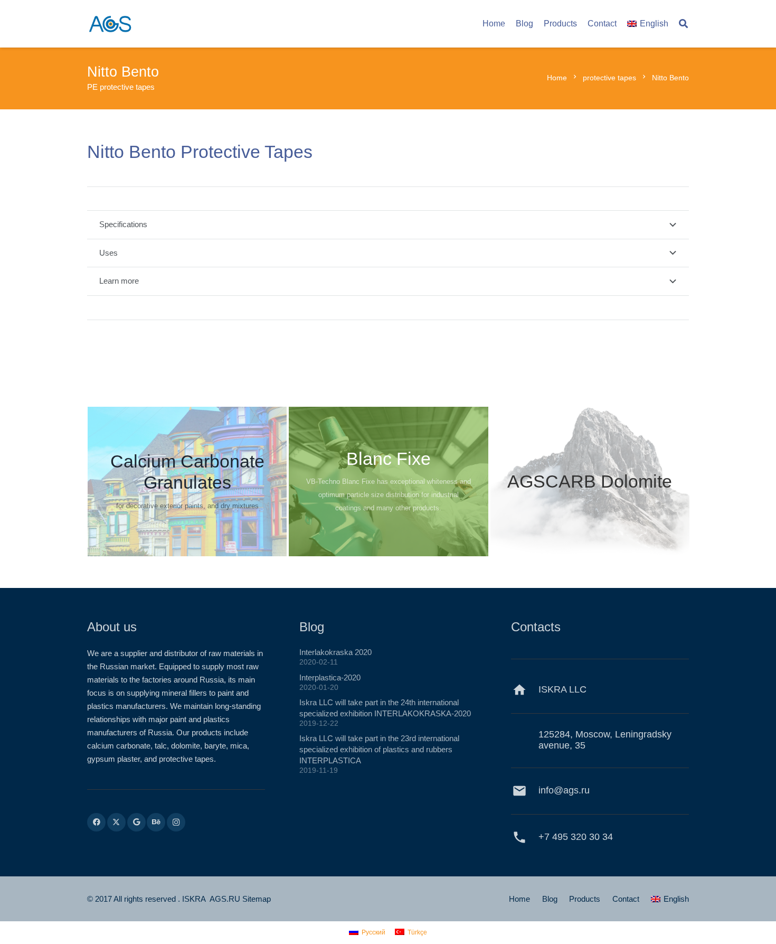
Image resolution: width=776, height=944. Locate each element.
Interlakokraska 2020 (335, 652)
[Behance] (156, 822)
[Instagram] (176, 822)
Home (519, 898)
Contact (625, 898)
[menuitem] (670, 898)
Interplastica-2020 (330, 677)
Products (584, 898)
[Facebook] (96, 822)
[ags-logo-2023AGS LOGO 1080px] (110, 24)
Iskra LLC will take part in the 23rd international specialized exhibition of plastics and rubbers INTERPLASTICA (379, 749)
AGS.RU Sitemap (240, 898)
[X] (116, 822)
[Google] (136, 822)
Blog (549, 898)
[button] (683, 24)
